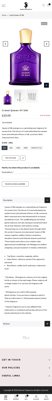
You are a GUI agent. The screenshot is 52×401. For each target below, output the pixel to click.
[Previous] (5, 43)
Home (4, 15)
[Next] (46, 43)
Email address (8, 172)
